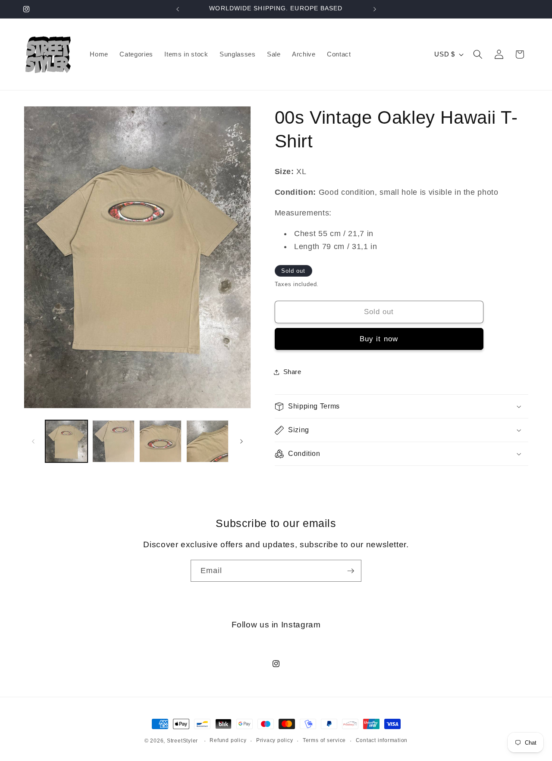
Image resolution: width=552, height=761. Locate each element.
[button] (477, 54)
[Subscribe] (350, 571)
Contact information (382, 740)
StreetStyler (182, 741)
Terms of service (324, 740)
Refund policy (228, 740)
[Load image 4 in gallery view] (207, 441)
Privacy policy (274, 740)
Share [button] (292, 372)
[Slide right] (241, 441)
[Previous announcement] (177, 9)
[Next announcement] (374, 9)
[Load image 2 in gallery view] (113, 441)
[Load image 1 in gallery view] (66, 441)
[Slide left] (33, 441)
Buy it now (379, 339)
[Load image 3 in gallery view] (160, 441)
